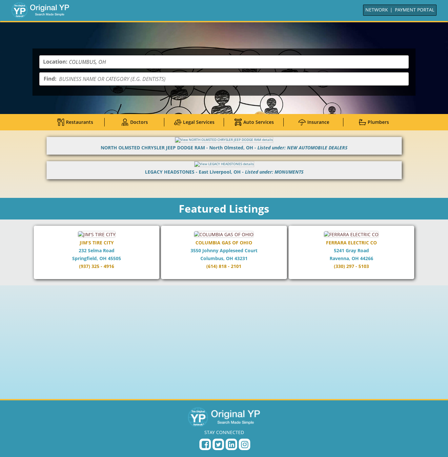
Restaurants (79, 122)
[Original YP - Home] (224, 417)
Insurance (318, 122)
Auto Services (258, 122)
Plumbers (378, 122)
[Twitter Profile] (218, 444)
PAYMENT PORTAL (414, 10)
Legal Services (198, 122)
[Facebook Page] (205, 444)
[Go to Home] (40, 10)
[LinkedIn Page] (231, 444)
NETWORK (376, 10)
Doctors (139, 122)
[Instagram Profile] (244, 444)
